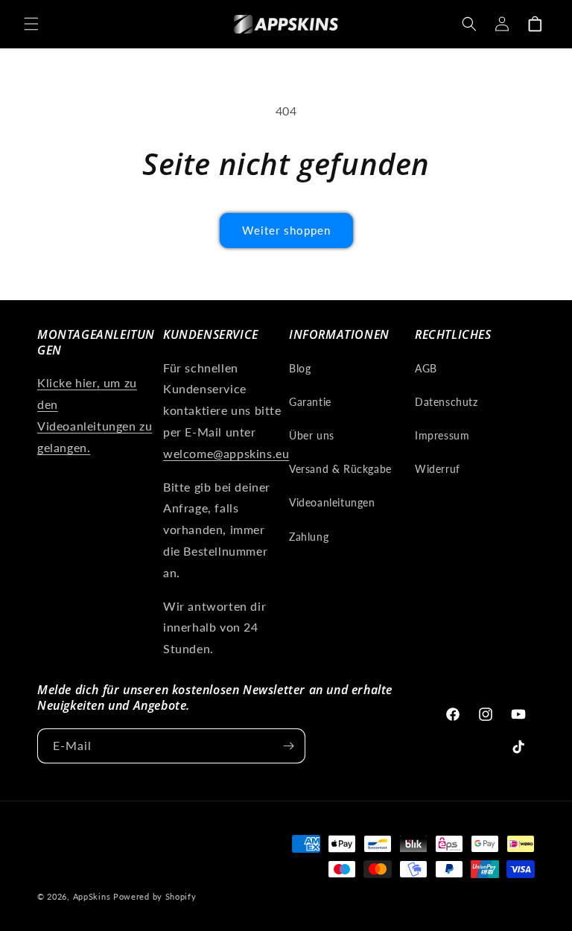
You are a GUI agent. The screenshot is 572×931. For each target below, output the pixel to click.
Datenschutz (446, 401)
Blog (300, 368)
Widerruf (437, 469)
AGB (426, 368)
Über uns (311, 435)
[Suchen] (469, 23)
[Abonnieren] (288, 745)
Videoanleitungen (332, 502)
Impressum (442, 435)
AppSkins (92, 896)
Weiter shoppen (286, 230)
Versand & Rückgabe (340, 469)
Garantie (310, 401)
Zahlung (308, 536)
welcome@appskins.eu (226, 453)
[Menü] (31, 23)
